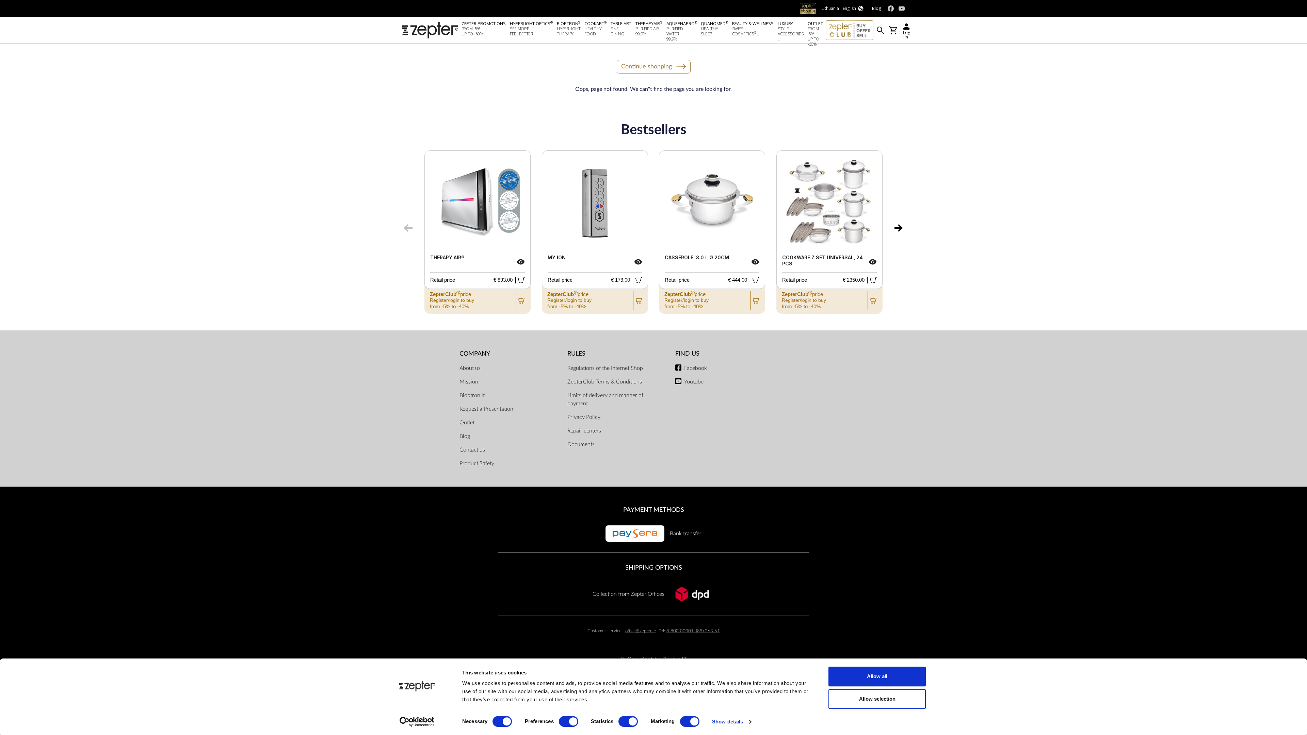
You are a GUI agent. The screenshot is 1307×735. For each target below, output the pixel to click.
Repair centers (584, 431)
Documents (581, 444)
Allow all (877, 676)
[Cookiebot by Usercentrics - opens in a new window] (417, 722)
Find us (687, 354)
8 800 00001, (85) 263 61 (693, 631)
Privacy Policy (583, 417)
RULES (576, 354)
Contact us (472, 450)
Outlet (466, 422)
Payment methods (653, 510)
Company (474, 354)
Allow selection (877, 699)
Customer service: (605, 631)
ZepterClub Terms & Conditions (604, 382)
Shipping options (653, 568)
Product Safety (476, 463)
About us (470, 368)
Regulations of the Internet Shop (605, 368)
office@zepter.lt (640, 631)
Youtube (694, 382)
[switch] (568, 721)
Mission (468, 382)
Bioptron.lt (472, 395)
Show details (727, 721)
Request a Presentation (486, 409)
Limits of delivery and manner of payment (605, 399)
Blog (464, 436)
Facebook (695, 368)
